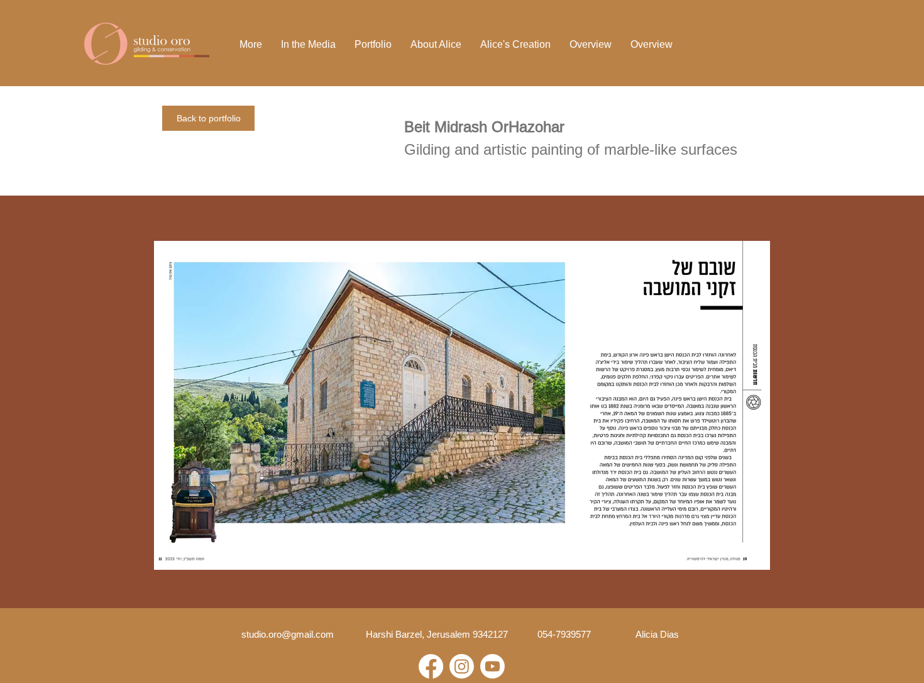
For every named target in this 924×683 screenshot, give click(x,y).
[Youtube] (492, 666)
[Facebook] (431, 666)
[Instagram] (461, 666)
